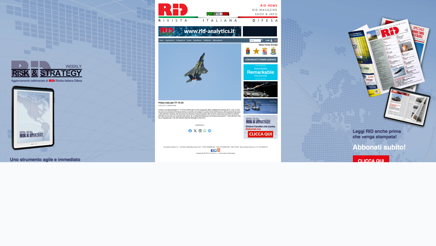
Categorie (180, 40)
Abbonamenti (217, 40)
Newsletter (197, 40)
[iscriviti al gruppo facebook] (212, 150)
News (161, 40)
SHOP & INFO (266, 14)
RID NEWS (269, 5)
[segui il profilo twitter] (215, 150)
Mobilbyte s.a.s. (214, 153)
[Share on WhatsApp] (204, 131)
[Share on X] (195, 131)
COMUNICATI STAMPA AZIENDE (260, 59)
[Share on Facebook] (190, 131)
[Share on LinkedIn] (200, 131)
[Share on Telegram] (209, 131)
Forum (189, 40)
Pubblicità (207, 40)
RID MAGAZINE (265, 9)
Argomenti (169, 40)
